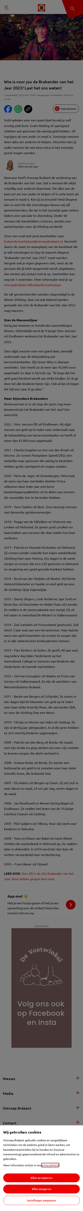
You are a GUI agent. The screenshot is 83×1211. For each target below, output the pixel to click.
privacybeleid (50, 1165)
